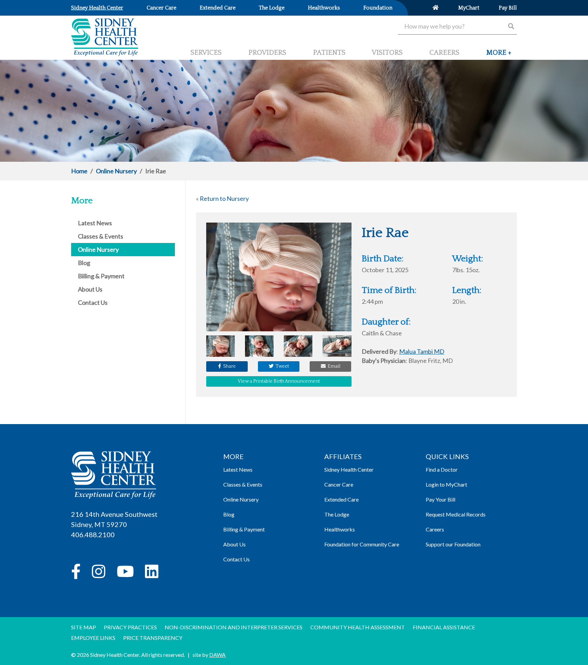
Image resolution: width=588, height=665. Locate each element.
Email (333, 366)
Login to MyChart (446, 484)
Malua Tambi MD (421, 351)
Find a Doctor (442, 469)
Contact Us (236, 559)
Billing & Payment (244, 529)
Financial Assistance (444, 627)
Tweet (281, 366)
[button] (499, 55)
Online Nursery (116, 171)
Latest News (237, 469)
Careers (435, 529)
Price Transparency (152, 637)
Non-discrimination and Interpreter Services (234, 627)
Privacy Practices (130, 627)
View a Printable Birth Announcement (279, 381)
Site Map (83, 627)
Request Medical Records (456, 514)
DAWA (217, 654)
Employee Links (93, 637)
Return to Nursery (224, 198)
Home (79, 171)
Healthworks (339, 529)
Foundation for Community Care (361, 544)
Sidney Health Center (349, 469)
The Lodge (336, 514)
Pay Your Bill (440, 499)
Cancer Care (338, 484)
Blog (228, 514)
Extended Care (341, 499)
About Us (234, 544)
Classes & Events (242, 484)
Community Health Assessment (357, 627)
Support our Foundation (453, 544)
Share (228, 366)
